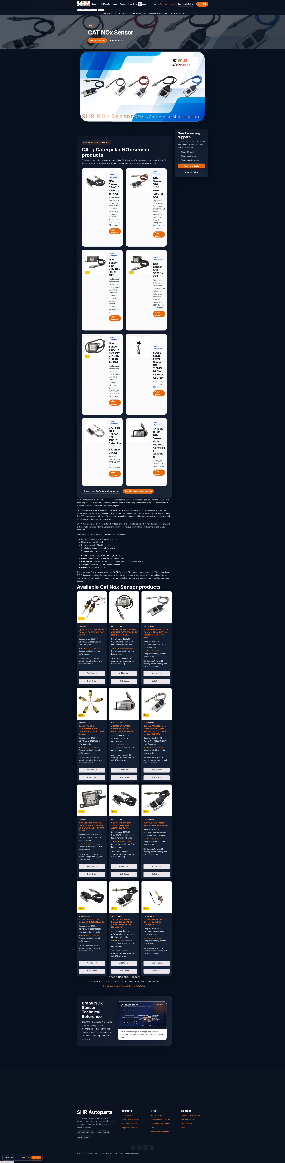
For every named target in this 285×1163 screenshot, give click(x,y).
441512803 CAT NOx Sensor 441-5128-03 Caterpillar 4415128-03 (159, 442)
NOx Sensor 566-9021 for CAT (158, 270)
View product (114, 231)
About (122, 4)
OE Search (162, 4)
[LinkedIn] (133, 1147)
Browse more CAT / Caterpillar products (101, 491)
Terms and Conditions (160, 1132)
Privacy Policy (26, 1157)
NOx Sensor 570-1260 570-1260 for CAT (158, 187)
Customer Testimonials (160, 1123)
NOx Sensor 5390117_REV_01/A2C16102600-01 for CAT (115, 353)
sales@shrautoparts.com (191, 1115)
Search (101, 10)
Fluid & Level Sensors (130, 1119)
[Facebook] (145, 1147)
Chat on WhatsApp (137, 986)
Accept (36, 1157)
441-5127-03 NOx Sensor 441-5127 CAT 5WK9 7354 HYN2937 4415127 (124, 632)
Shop (115, 4)
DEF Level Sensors (129, 1123)
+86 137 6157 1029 (189, 1119)
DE (151, 4)
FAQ (183, 1127)
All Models (105, 4)
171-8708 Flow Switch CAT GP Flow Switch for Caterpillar (157, 922)
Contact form (186, 1123)
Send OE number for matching (138, 491)
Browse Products (121, 986)
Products (92, 4)
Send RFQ (202, 4)
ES (155, 4)
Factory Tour (156, 1115)
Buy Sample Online (185, 4)
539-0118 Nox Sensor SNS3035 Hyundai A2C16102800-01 (121, 825)
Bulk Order (92, 681)
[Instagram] (152, 1147)
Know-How (132, 4)
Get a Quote (108, 986)
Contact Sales (116, 40)
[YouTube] (139, 1147)
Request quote (114, 238)
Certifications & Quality (160, 1119)
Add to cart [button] (92, 673)
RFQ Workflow (123, 13)
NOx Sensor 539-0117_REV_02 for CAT (114, 267)
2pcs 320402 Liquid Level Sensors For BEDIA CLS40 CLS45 (92, 632)
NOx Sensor (126, 1115)
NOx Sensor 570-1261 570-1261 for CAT (114, 187)
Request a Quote (97, 40)
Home (83, 4)
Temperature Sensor (129, 1127)
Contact (143, 4)
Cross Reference (108, 13)
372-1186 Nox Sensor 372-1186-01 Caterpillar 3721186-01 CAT (115, 440)
